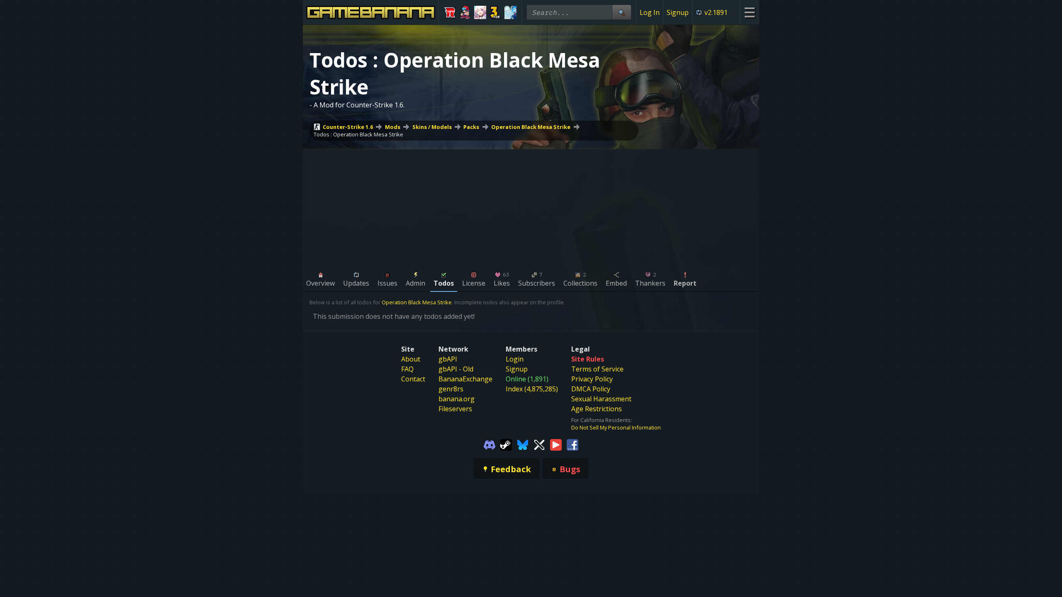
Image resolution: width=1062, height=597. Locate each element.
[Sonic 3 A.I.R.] (495, 12)
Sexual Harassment (601, 398)
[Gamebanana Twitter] (539, 444)
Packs (471, 127)
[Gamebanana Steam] (506, 444)
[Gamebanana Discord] (489, 444)
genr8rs (450, 388)
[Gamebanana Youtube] (556, 444)
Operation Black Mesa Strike (530, 127)
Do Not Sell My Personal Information (616, 427)
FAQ (407, 369)
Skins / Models (432, 127)
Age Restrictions (596, 408)
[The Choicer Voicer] (510, 12)
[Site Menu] (749, 12)
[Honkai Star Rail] (480, 12)
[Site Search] (621, 12)
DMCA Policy (590, 388)
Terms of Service (597, 369)
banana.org (456, 398)
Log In (650, 12)
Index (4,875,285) (532, 388)
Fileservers (455, 408)
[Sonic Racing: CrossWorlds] (450, 12)
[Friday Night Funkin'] (465, 12)
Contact (413, 378)
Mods (392, 127)
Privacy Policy (592, 378)
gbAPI (447, 359)
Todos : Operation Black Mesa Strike (358, 134)
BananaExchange (465, 378)
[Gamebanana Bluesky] (522, 444)
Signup (678, 12)
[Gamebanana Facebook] (572, 444)
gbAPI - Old (455, 369)
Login (515, 359)
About (410, 359)
